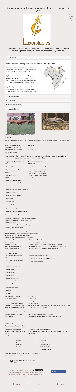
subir (38, 384)
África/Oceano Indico (19, 4)
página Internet (19, 370)
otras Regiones (34, 4)
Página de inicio (9, 4)
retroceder (17, 384)
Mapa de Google (13, 109)
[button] (58, 371)
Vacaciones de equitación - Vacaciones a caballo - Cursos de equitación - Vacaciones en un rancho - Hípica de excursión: (26, 375)
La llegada (11, 101)
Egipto (27, 4)
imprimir (61, 384)
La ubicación (12, 58)
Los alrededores (13, 96)
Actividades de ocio (14, 105)
